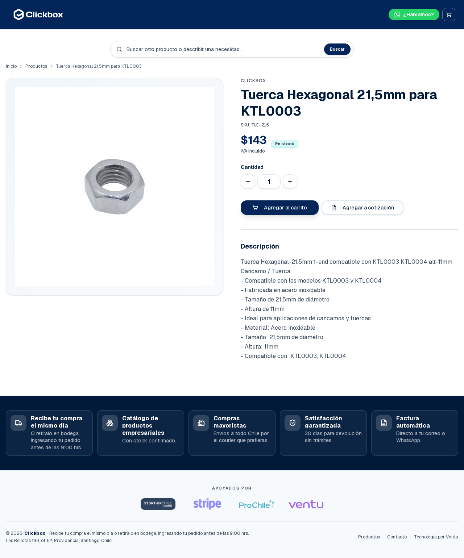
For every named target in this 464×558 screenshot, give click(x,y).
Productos (36, 66)
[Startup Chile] (158, 504)
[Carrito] (448, 14)
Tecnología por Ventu (436, 537)
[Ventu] (306, 504)
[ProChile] (256, 504)
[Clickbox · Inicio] (38, 14)
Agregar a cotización (368, 207)
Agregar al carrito (285, 207)
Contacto (397, 537)
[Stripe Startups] (207, 504)
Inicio (11, 66)
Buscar (337, 49)
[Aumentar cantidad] (290, 181)
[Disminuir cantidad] (248, 181)
